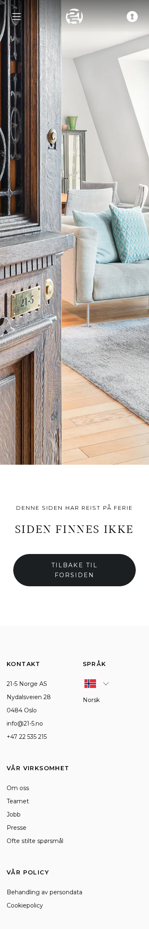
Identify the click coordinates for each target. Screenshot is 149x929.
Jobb (14, 814)
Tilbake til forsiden (74, 570)
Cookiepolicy (25, 905)
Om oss (18, 788)
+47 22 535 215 (27, 736)
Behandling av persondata (44, 892)
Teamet (18, 801)
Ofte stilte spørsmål (35, 841)
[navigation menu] (16, 16)
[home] (74, 16)
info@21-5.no (25, 723)
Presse (16, 827)
